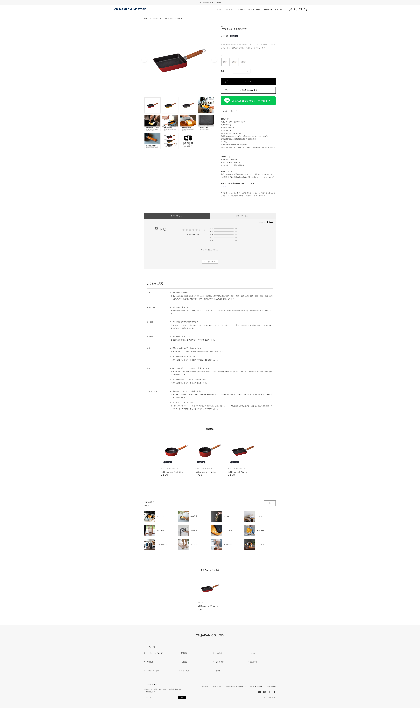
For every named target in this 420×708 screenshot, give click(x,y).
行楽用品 (184, 653)
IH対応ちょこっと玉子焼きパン (237, 472)
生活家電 (253, 662)
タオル (252, 653)
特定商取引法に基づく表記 (235, 686)
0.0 (202, 230)
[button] (295, 9)
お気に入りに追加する (248, 90)
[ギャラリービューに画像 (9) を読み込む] (152, 141)
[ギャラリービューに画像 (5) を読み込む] (152, 123)
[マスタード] (235, 62)
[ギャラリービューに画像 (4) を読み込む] (206, 105)
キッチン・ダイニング (155, 653)
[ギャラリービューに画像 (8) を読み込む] (206, 123)
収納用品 (184, 662)
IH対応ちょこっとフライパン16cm (172, 472)
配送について (217, 686)
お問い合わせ (271, 686)
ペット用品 (185, 671)
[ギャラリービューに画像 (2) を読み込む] (170, 105)
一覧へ (270, 503)
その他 (218, 671)
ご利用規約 (204, 686)
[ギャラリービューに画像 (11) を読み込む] (188, 141)
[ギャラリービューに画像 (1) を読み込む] (152, 105)
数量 (222, 71)
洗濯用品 (150, 662)
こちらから (224, 186)
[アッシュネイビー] (244, 62)
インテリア (220, 662)
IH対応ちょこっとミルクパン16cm (205, 472)
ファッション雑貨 (153, 671)
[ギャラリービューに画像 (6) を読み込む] (170, 123)
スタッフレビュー (242, 216)
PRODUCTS (157, 18)
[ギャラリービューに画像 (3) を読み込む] (188, 105)
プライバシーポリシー (255, 686)
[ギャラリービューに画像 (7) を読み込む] (188, 123)
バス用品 (219, 653)
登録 (182, 697)
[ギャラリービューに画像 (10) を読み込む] (170, 141)
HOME (146, 18)
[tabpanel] (176, 457)
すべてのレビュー (177, 216)
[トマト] (225, 62)
